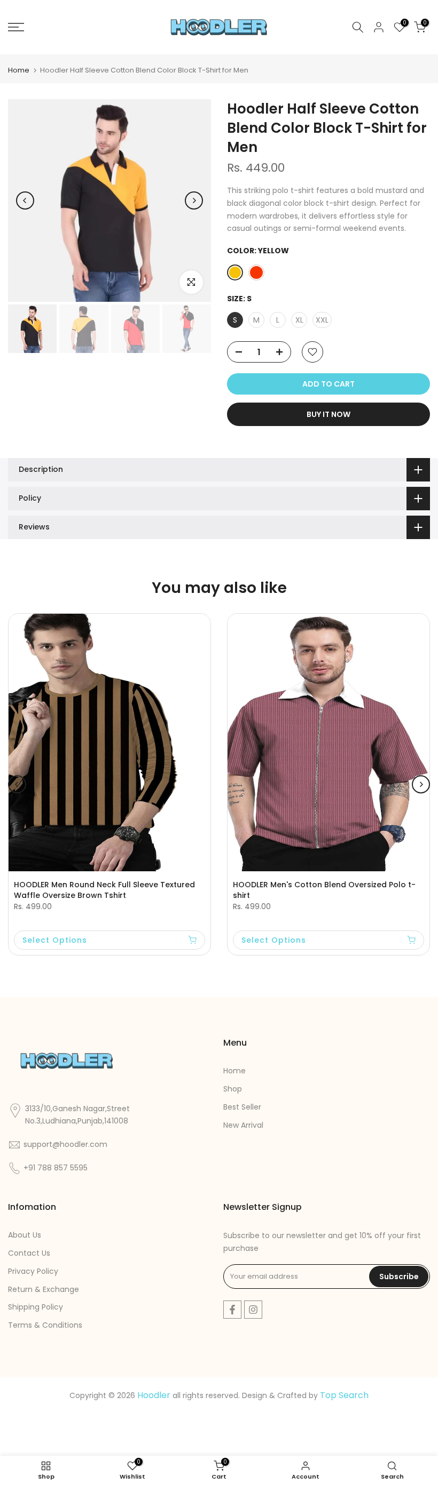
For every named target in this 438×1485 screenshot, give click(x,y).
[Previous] (25, 200)
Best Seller (242, 1107)
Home (18, 70)
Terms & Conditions (45, 1325)
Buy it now (328, 414)
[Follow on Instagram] (253, 1310)
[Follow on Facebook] (232, 1310)
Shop (232, 1088)
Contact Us (29, 1253)
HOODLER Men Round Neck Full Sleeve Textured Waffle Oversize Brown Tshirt (104, 890)
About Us (24, 1235)
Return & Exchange (43, 1289)
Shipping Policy (35, 1307)
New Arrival (243, 1125)
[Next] (194, 200)
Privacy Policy (33, 1271)
